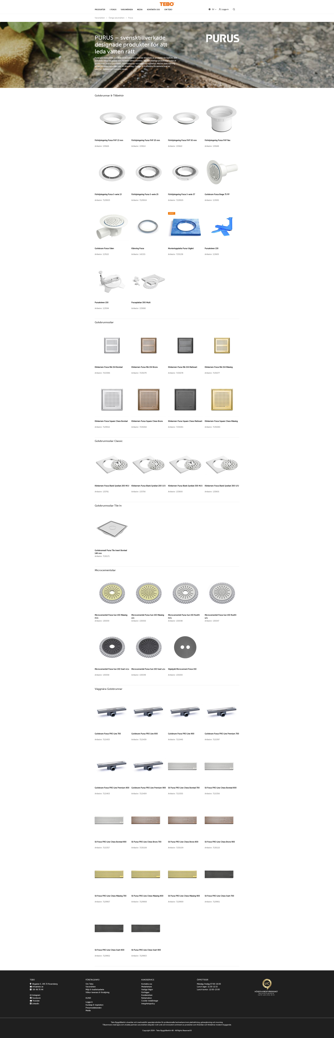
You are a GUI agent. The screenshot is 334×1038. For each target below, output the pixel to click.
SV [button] (212, 9)
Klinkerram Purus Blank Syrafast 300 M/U (185, 486)
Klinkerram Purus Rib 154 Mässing (219, 367)
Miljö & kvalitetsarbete (95, 989)
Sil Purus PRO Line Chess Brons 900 (220, 842)
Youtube (35, 1001)
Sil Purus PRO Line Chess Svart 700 (219, 896)
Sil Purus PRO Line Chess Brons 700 (146, 842)
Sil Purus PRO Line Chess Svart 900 (146, 950)
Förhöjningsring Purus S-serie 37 (181, 194)
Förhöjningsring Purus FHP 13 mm (109, 140)
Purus (130, 18)
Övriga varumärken (116, 18)
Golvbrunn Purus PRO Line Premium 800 (112, 788)
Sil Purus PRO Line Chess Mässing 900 (184, 896)
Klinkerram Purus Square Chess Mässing (221, 421)
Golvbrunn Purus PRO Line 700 (108, 734)
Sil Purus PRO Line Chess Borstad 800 (221, 788)
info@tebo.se (37, 987)
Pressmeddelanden (94, 1008)
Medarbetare (146, 987)
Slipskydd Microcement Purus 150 (182, 669)
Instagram (36, 995)
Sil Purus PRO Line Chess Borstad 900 (110, 842)
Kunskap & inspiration (94, 1005)
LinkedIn (35, 1004)
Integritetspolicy (148, 1004)
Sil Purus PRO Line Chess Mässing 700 (110, 896)
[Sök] (234, 9)
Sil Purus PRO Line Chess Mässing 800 (147, 896)
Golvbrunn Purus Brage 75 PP (217, 194)
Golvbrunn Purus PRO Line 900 (181, 734)
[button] (100, 9)
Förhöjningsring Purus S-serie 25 (144, 194)
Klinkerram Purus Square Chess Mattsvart (185, 421)
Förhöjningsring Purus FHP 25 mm (145, 140)
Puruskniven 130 (211, 248)
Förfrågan (145, 992)
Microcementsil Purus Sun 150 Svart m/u (112, 669)
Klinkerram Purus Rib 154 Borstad (109, 367)
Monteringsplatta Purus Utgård (180, 248)
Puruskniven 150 (101, 302)
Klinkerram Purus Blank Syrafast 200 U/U (148, 486)
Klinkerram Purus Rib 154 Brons (144, 367)
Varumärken (100, 18)
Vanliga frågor (147, 989)
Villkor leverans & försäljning (97, 992)
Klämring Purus (137, 248)
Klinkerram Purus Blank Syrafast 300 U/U (222, 486)
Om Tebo (89, 984)
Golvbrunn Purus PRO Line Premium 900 (148, 788)
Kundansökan (146, 995)
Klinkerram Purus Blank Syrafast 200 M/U (112, 486)
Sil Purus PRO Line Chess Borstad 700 (184, 788)
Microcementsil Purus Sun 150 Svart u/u (148, 669)
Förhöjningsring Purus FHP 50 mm (182, 140)
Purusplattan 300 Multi (140, 302)
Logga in (225, 9)
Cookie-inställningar (149, 1001)
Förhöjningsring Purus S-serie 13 (108, 194)
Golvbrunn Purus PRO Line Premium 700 (222, 734)
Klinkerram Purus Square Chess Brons (147, 421)
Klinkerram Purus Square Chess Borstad (111, 421)
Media (88, 1010)
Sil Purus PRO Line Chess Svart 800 (109, 950)
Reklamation (146, 998)
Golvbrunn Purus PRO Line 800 (144, 734)
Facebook (36, 998)
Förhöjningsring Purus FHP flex (217, 140)
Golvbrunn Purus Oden (104, 248)
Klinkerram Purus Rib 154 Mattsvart (182, 367)
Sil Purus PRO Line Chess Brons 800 (183, 842)
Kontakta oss (146, 984)
